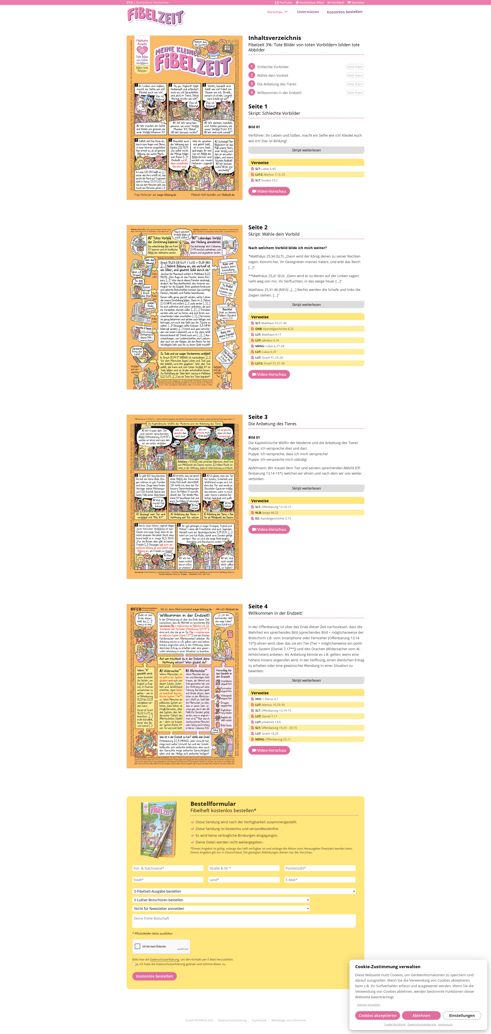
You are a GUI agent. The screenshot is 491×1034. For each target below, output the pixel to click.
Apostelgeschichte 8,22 (274, 329)
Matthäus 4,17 (268, 334)
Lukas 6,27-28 (269, 346)
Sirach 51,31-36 (270, 363)
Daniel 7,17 (266, 716)
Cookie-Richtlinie (395, 1025)
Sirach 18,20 (266, 733)
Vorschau (275, 12)
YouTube (283, 2)
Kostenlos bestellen (344, 11)
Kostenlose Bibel (310, 2)
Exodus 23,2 (266, 180)
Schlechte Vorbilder (273, 66)
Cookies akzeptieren (378, 1015)
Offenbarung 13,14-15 (273, 507)
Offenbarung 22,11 (273, 739)
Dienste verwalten (368, 1005)
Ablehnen (421, 1015)
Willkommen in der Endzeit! (279, 92)
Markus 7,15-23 (270, 174)
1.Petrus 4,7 (266, 699)
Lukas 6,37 (265, 352)
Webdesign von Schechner (288, 1020)
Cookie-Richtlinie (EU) (199, 1020)
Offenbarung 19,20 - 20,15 (276, 728)
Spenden (356, 2)
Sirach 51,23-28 (269, 357)
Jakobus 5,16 (267, 340)
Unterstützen (308, 11)
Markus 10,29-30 (270, 705)
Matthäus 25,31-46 (271, 323)
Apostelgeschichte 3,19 (273, 518)
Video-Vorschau (269, 191)
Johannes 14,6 (268, 722)
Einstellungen (462, 1015)
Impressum (445, 1025)
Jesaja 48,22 (266, 513)
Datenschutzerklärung (422, 1025)
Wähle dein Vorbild (272, 75)
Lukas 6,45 (265, 169)
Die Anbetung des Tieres (277, 84)
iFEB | (148, 2)
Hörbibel (335, 2)
